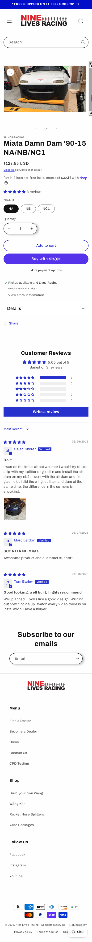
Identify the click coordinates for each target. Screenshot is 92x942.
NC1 (46, 208)
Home (14, 742)
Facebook (17, 854)
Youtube (16, 876)
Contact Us (18, 753)
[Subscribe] (77, 658)
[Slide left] (35, 128)
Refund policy (78, 924)
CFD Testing (19, 763)
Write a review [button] (46, 412)
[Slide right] (56, 128)
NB (28, 208)
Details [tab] (14, 308)
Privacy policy (23, 931)
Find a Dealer (20, 721)
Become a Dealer (23, 731)
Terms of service (48, 931)
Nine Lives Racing (27, 924)
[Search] (83, 42)
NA (11, 208)
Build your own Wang (26, 793)
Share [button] (14, 323)
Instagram (17, 865)
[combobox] (46, 42)
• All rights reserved (52, 924)
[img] (15, 442)
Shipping (9, 169)
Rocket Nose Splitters (26, 814)
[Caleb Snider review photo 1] (15, 509)
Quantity (10, 219)
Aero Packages (21, 825)
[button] (9, 21)
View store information (26, 295)
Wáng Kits (17, 804)
